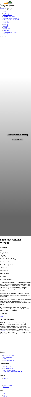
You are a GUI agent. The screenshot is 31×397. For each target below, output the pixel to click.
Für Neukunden (7, 367)
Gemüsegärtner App (8, 360)
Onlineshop (3, 330)
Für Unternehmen (8, 368)
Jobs (4, 358)
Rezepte (5, 378)
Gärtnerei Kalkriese (8, 355)
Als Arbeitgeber (7, 357)
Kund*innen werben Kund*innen (12, 371)
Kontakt (5, 395)
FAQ (4, 393)
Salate (1, 316)
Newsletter (6, 387)
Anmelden (3, 8)
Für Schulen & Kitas (9, 370)
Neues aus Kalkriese (9, 385)
